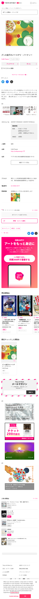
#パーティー (5, 228)
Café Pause (5, 59)
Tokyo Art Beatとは (7, 565)
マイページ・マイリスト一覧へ (19, 74)
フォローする (14, 59)
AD (2, 104)
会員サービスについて (24, 565)
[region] (19, 589)
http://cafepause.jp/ (17, 151)
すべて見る (35, 498)
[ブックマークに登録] (14, 313)
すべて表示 (35, 210)
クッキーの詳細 (22, 575)
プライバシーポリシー (24, 572)
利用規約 (5, 575)
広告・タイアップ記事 (8, 568)
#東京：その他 (15, 228)
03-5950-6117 (15, 186)
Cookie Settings (13, 596)
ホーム (3, 8)
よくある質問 (6, 572)
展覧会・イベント (9, 8)
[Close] (36, 582)
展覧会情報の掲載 (23, 568)
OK (25, 596)
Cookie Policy (15, 592)
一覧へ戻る (5, 232)
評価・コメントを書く (19, 221)
